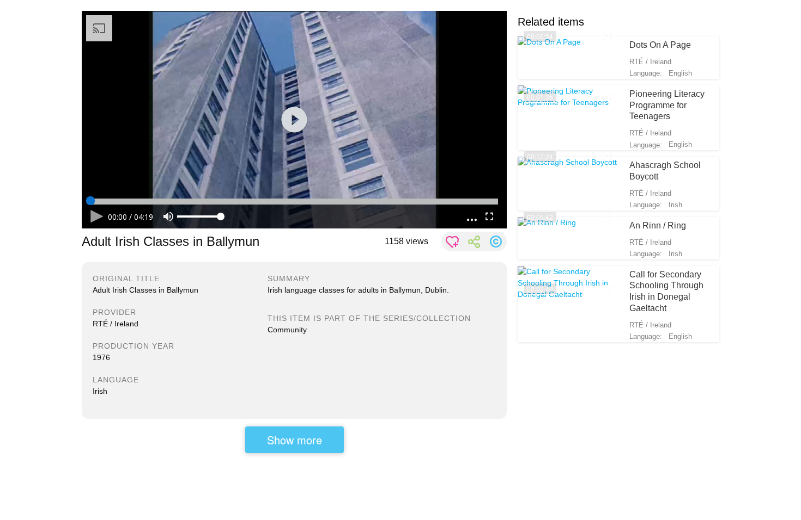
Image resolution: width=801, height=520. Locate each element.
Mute (168, 216)
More (471, 217)
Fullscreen (489, 216)
